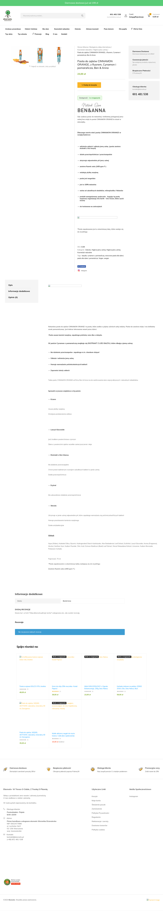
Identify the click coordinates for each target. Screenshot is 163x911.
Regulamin (96, 817)
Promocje (38, 34)
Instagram (133, 796)
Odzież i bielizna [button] (31, 29)
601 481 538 (115, 14)
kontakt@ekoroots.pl (15, 837)
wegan (106, 258)
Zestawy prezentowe (13, 29)
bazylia (84, 256)
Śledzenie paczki (98, 805)
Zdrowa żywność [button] (92, 29)
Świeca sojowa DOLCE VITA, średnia (33, 686)
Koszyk (94, 796)
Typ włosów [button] (22, 34)
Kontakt (64, 34)
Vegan (101, 258)
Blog (47, 34)
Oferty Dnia (137, 29)
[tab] (19, 285)
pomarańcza (93, 258)
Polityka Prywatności (100, 813)
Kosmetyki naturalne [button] (62, 29)
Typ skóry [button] (9, 34)
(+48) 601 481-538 (15, 839)
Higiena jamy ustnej (99, 250)
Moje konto (96, 800)
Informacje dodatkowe (19, 291)
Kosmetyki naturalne (84, 253)
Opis (10, 285)
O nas (55, 34)
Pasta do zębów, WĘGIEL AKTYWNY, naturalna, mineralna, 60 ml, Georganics (32, 734)
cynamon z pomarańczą (95, 256)
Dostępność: (83, 98)
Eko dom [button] (45, 29)
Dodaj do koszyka (90, 85)
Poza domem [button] (109, 29)
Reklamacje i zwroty (100, 821)
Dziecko (88, 250)
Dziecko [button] (78, 29)
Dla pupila (123, 29)
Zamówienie (97, 809)
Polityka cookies (98, 830)
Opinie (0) (13, 297)
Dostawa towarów (99, 825)
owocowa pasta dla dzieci (114, 256)
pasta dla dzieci (82, 258)
